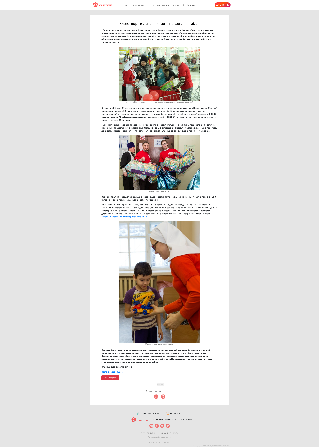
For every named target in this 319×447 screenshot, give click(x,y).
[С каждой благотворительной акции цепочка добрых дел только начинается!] (159, 74)
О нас (124, 5)
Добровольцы (138, 5)
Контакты (191, 5)
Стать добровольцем (112, 372)
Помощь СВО (178, 5)
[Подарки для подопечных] (159, 162)
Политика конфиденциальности (159, 437)
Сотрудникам (148, 433)
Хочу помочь (222, 5)
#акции (160, 384)
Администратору (169, 433)
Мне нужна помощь (150, 413)
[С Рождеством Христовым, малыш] (159, 282)
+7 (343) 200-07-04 (183, 419)
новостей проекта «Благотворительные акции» (125, 216)
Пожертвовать (110, 377)
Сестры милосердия (159, 5)
